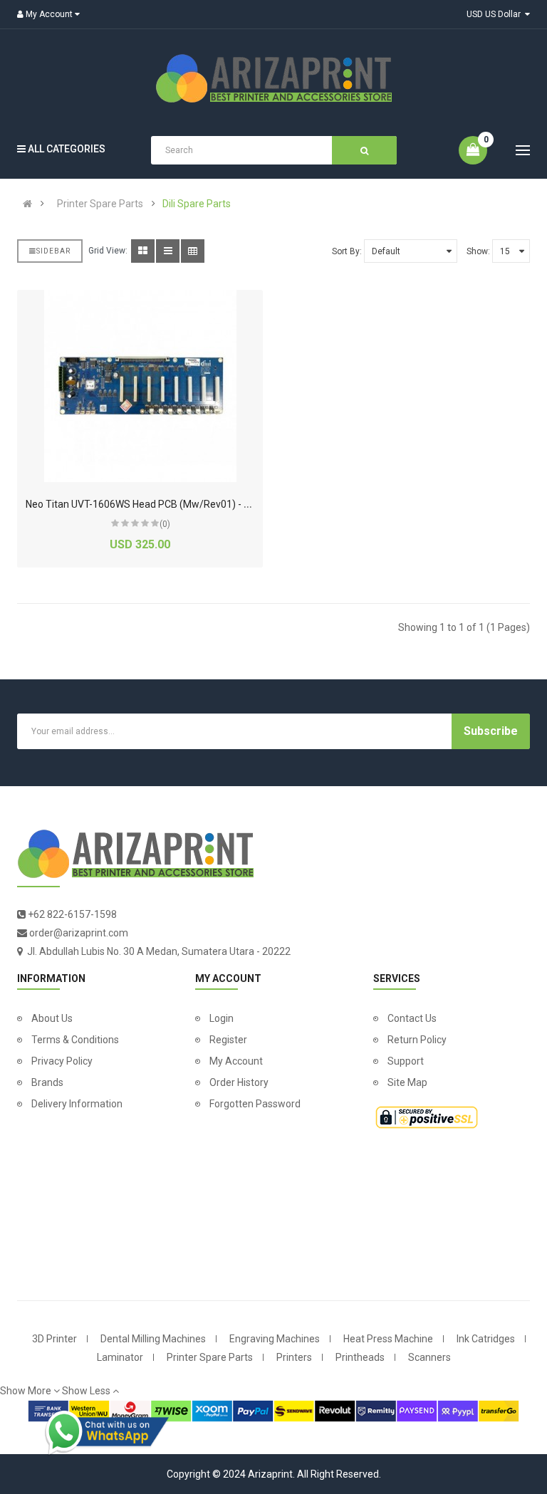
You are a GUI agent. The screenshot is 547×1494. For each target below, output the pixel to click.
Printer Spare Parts (100, 204)
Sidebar (53, 251)
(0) (165, 524)
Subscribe (491, 731)
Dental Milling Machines (153, 1338)
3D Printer (54, 1338)
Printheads (360, 1357)
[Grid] (143, 251)
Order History (239, 1082)
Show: (478, 251)
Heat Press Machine (388, 1338)
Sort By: (347, 251)
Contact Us (412, 1018)
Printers (294, 1357)
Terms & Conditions (75, 1039)
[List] (167, 251)
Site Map (407, 1082)
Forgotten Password (255, 1103)
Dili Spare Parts (196, 204)
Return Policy (417, 1039)
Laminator (120, 1357)
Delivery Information (77, 1103)
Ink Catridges (486, 1338)
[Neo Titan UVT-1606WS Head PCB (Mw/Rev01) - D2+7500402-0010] (140, 386)
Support (405, 1061)
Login (221, 1018)
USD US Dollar (496, 14)
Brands (47, 1082)
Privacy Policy (62, 1061)
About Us (52, 1018)
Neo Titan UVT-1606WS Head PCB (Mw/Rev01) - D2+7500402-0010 (177, 504)
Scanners (429, 1357)
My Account (236, 1061)
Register (228, 1039)
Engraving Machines (274, 1338)
